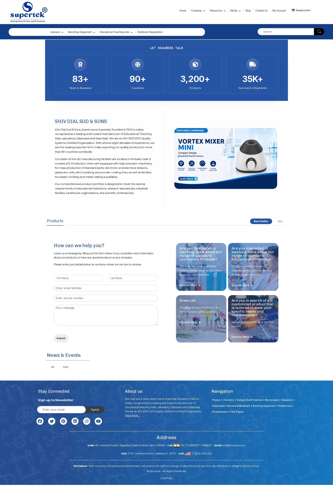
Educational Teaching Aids (114, 32)
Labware (55, 32)
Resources (216, 10)
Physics (216, 400)
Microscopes (271, 400)
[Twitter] (51, 421)
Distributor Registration (150, 32)
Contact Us (261, 10)
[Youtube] (98, 421)
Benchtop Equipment (79, 32)
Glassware (286, 400)
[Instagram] (86, 421)
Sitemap (167, 478)
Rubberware (285, 405)
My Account (279, 10)
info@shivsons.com (234, 445)
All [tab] (52, 366)
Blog (248, 10)
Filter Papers (237, 411)
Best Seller (261, 221)
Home (183, 10)
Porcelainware (220, 411)
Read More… (132, 415)
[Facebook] (40, 421)
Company (196, 10)
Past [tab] (66, 366)
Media (233, 10)
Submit (61, 338)
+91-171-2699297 (190, 445)
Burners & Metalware (238, 405)
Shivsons (155, 471)
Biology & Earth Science (249, 400)
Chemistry (228, 400)
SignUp (95, 409)
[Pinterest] (63, 421)
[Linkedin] (75, 421)
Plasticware (218, 405)
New (280, 221)
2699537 (207, 445)
